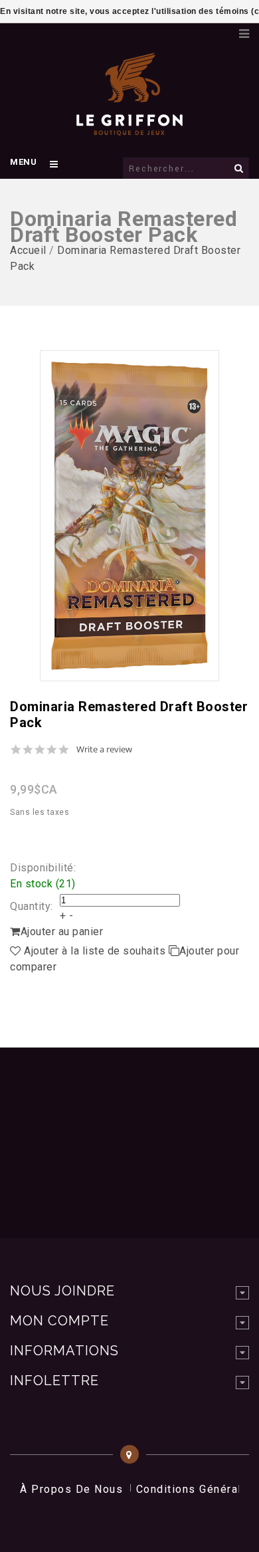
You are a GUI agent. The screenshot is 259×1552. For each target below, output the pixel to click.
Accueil (28, 250)
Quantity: (31, 906)
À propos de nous (71, 1489)
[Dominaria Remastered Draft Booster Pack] (129, 516)
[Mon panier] (222, 30)
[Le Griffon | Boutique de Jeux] (129, 129)
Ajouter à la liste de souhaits (95, 950)
